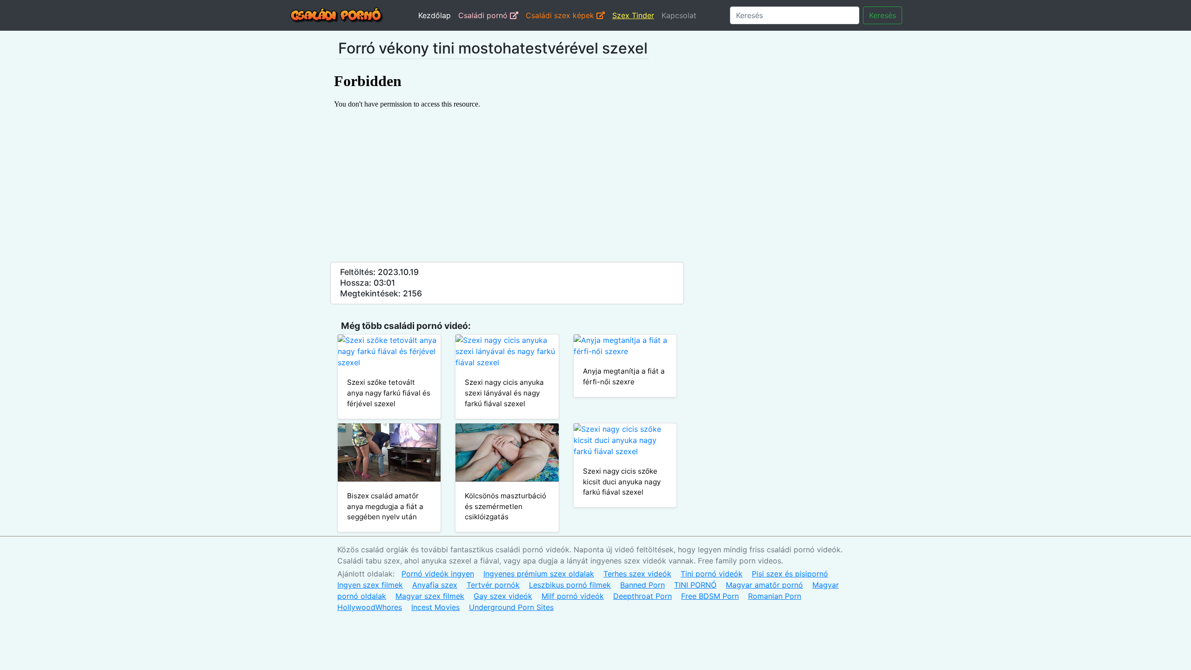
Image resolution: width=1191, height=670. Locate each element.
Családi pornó (484, 15)
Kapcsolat (679, 15)
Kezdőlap (434, 15)
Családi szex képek (561, 15)
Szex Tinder (633, 15)
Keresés (882, 15)
